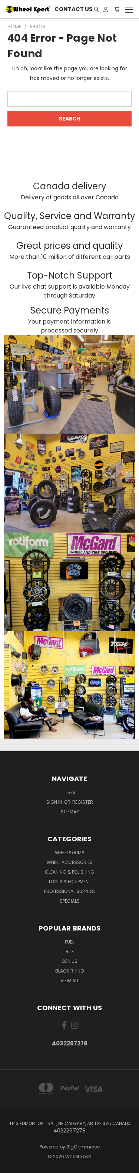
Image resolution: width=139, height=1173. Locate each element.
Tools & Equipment (69, 881)
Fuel (69, 942)
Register (82, 802)
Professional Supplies (69, 891)
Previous (11, 1165)
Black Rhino (69, 971)
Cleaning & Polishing (69, 872)
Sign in (54, 802)
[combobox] (69, 99)
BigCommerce (83, 1147)
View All (69, 980)
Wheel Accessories (70, 862)
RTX (70, 951)
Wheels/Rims (70, 852)
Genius (69, 961)
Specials (70, 901)
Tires (70, 792)
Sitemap (70, 812)
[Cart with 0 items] (116, 9)
